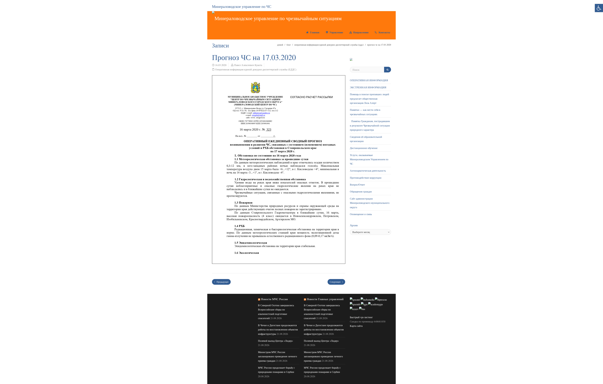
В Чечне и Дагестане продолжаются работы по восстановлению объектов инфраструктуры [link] (278, 329)
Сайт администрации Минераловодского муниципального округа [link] (369, 203)
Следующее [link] (335, 281)
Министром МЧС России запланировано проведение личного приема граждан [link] (277, 356)
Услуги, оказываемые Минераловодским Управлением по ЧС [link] (369, 159)
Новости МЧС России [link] (274, 299)
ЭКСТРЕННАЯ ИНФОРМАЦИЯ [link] (368, 87)
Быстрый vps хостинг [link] (361, 317)
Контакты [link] (384, 32)
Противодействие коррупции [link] (365, 177)
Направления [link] (360, 32)
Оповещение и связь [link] (361, 214)
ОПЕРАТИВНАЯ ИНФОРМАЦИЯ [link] (369, 80)
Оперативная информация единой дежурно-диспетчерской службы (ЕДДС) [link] (329, 44)
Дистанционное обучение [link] (364, 148)
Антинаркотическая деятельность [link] (368, 170)
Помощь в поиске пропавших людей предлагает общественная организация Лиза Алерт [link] (369, 98)
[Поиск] (387, 69)
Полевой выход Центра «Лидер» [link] (275, 340)
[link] (599, 8)
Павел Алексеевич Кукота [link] (248, 65)
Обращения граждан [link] (361, 191)
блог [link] (289, 44)
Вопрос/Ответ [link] (357, 184)
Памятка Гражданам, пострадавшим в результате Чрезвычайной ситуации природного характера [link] (370, 125)
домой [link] (280, 44)
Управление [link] (336, 32)
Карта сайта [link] (356, 325)
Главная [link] (314, 32)
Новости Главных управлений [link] (325, 299)
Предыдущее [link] (222, 281)
